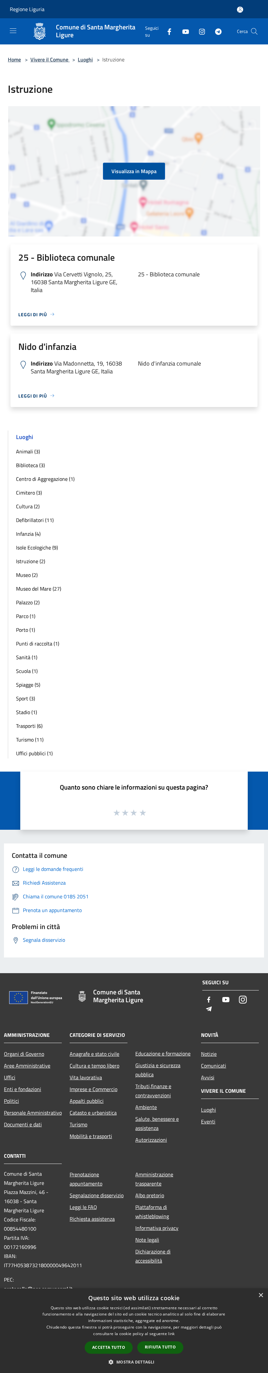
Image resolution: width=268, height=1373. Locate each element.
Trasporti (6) (29, 726)
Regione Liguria (27, 9)
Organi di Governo (24, 1054)
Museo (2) (27, 575)
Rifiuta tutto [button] (160, 1347)
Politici (11, 1101)
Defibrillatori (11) (35, 520)
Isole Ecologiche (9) (37, 547)
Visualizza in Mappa (134, 171)
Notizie (209, 1054)
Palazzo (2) (28, 602)
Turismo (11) (29, 740)
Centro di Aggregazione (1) (45, 479)
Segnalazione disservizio (97, 1195)
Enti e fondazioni (22, 1089)
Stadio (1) (26, 712)
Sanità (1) (26, 657)
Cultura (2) (28, 506)
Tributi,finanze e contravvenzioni (153, 1090)
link (171, 1333)
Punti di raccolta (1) (37, 643)
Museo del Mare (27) (38, 589)
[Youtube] (183, 31)
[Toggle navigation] (13, 31)
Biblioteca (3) (30, 465)
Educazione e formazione (163, 1053)
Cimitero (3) (29, 493)
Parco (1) (25, 616)
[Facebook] (166, 31)
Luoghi (85, 59)
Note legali (147, 1240)
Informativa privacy (156, 1228)
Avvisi (207, 1077)
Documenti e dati (23, 1124)
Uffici (9, 1077)
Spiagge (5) (28, 685)
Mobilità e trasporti (91, 1136)
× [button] (260, 1295)
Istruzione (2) (30, 561)
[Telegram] (215, 31)
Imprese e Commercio (93, 1089)
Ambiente (146, 1107)
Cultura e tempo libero (94, 1066)
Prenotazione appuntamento (86, 1178)
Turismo (78, 1124)
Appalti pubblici (87, 1101)
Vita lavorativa (86, 1077)
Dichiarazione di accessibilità (153, 1256)
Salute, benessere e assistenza (157, 1123)
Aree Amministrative (27, 1066)
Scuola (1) (27, 671)
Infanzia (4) (28, 534)
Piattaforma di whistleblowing (152, 1211)
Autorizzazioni (151, 1140)
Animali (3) (28, 451)
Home (14, 59)
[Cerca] (254, 31)
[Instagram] (199, 31)
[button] (133, 1362)
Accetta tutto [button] (108, 1347)
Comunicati (213, 1066)
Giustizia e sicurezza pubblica (157, 1069)
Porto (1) (25, 630)
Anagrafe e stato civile (94, 1054)
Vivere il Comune (50, 59)
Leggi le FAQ (83, 1207)
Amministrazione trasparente (154, 1178)
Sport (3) (25, 698)
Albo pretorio (149, 1195)
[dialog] (134, 1330)
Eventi (208, 1121)
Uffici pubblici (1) (34, 753)
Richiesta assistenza (92, 1219)
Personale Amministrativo (33, 1113)
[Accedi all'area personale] (240, 10)
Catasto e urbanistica (93, 1113)
